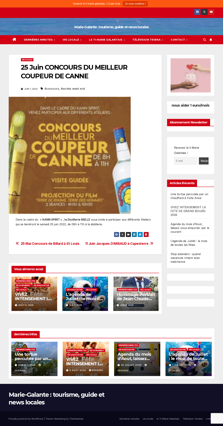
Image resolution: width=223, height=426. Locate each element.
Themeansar (76, 418)
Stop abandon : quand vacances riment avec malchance (186, 257)
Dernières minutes (38, 39)
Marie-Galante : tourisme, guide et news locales (111, 27)
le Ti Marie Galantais (106, 39)
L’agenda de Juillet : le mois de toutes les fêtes (84, 299)
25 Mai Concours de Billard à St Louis (50, 244)
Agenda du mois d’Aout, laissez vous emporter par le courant (190, 227)
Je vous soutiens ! (135, 3)
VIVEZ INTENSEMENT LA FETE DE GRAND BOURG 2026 (188, 211)
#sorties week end (73, 88)
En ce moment (23, 285)
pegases (97, 370)
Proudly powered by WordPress (26, 418)
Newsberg (60, 418)
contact (178, 39)
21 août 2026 (27, 365)
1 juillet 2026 (181, 365)
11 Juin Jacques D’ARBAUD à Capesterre (116, 244)
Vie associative (41, 285)
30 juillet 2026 (131, 365)
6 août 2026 (78, 370)
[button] (204, 39)
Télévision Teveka (147, 39)
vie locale (71, 39)
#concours (52, 88)
